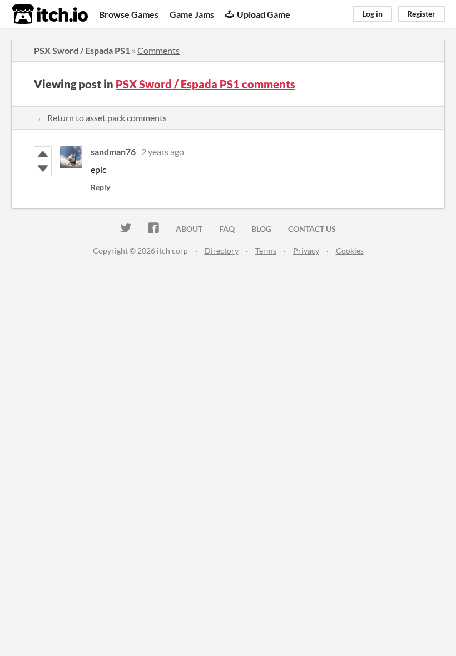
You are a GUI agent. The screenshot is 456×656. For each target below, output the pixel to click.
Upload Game (263, 14)
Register (421, 13)
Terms (265, 250)
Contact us (312, 228)
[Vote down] (42, 168)
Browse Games (128, 14)
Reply (100, 187)
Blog (261, 228)
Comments (158, 50)
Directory (222, 250)
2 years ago (162, 151)
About (189, 228)
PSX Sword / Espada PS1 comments (205, 84)
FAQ (227, 228)
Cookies (350, 250)
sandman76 (113, 151)
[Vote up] (42, 154)
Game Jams (192, 14)
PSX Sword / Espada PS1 (82, 50)
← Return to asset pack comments (102, 117)
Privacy (306, 250)
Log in (372, 13)
